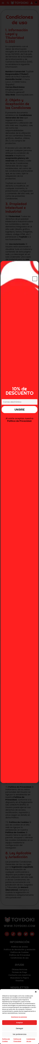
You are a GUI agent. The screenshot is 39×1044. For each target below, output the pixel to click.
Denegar (19, 1028)
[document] (19, 522)
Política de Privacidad (19, 420)
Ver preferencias (19, 1034)
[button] (36, 992)
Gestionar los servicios (19, 1017)
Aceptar (19, 1022)
